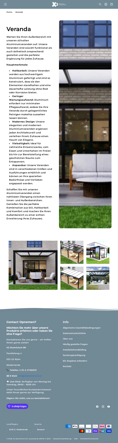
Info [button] (66, 322)
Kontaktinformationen (89, 439)
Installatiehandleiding (74, 349)
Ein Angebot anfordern (75, 361)
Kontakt (67, 366)
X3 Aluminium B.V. (21, 439)
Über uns (68, 338)
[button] (5, 4)
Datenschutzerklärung (62, 439)
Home (9, 12)
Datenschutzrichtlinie (74, 333)
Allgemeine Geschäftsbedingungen (82, 327)
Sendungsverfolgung (74, 355)
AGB (76, 439)
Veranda (19, 12)
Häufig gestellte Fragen (75, 344)
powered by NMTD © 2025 (40, 439)
